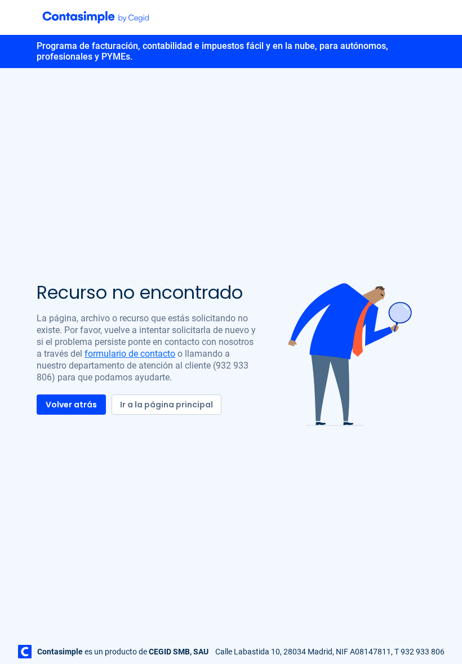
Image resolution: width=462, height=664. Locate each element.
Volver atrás (71, 404)
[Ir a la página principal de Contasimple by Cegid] (96, 16)
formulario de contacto (130, 353)
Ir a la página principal (166, 404)
